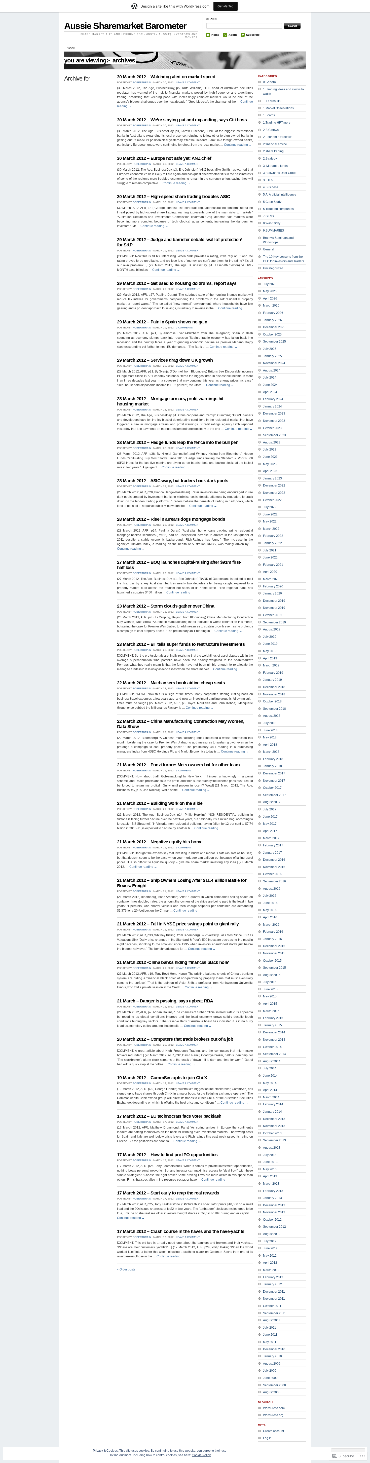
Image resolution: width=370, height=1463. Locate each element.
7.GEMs (268, 216)
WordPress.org (273, 1415)
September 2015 (274, 967)
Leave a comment (188, 82)
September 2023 (274, 435)
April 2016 (270, 917)
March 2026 (271, 305)
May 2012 (270, 1255)
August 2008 (271, 1392)
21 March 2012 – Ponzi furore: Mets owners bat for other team (178, 764)
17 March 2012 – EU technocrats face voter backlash (169, 1116)
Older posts (126, 1269)
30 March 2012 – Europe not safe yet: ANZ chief (164, 158)
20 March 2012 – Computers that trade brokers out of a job (175, 1039)
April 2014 (270, 1090)
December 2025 (274, 327)
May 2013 (270, 1169)
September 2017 (274, 795)
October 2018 (272, 701)
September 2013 (274, 1140)
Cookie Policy (201, 1455)
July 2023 (269, 449)
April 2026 (270, 298)
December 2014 (274, 1032)
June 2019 (270, 644)
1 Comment (183, 770)
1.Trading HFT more (276, 122)
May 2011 (269, 1342)
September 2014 (274, 1054)
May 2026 (270, 291)
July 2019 (269, 637)
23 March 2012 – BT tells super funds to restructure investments (181, 644)
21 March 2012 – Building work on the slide (160, 803)
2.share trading (273, 151)
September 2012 (274, 1226)
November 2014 (274, 1039)
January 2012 (272, 1284)
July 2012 (269, 1241)
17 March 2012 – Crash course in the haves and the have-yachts (180, 1231)
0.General (270, 82)
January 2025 (272, 356)
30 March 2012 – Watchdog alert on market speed (166, 76)
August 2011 (271, 1320)
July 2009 (269, 1370)
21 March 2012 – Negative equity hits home (159, 841)
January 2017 (272, 852)
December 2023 (274, 413)
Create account (273, 1431)
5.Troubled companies (278, 209)
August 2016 (271, 888)
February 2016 (273, 931)
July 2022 (269, 507)
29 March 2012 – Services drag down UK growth (165, 360)
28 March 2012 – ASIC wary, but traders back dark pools (172, 480)
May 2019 (270, 651)
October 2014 (272, 1047)
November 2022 (274, 493)
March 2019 (271, 665)
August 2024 (271, 370)
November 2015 (274, 953)
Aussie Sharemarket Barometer (125, 26)
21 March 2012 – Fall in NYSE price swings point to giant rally (178, 923)
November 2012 (274, 1212)
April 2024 (270, 392)
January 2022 (272, 543)
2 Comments (184, 327)
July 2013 (269, 1155)
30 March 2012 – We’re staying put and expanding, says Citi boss (182, 119)
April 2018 (270, 744)
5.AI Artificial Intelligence (279, 194)
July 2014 (269, 1068)
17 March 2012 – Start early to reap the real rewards (168, 1192)
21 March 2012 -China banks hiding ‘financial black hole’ (173, 962)
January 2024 (272, 406)
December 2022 (274, 485)
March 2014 (271, 1097)
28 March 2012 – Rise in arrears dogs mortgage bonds (171, 519)
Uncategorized (273, 268)
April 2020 (270, 572)
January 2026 (272, 320)
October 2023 (272, 428)
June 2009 (270, 1378)
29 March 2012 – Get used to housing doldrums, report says (176, 283)
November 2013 (274, 1126)
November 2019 (274, 608)
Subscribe (253, 34)
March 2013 (271, 1183)
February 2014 (273, 1104)
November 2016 (274, 867)
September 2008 (274, 1385)
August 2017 (271, 802)
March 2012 (271, 1270)
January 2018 (272, 766)
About (233, 34)
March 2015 (271, 1011)
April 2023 (270, 471)
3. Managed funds (275, 166)
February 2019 (273, 672)
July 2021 (269, 550)
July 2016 (269, 895)
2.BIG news (271, 130)
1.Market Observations (278, 108)
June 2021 (270, 557)
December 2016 (274, 859)
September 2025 (274, 341)
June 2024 (270, 385)
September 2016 (274, 881)
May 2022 (270, 521)
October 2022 (272, 500)
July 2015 (269, 982)
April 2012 (270, 1262)
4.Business (270, 187)
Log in (267, 1438)
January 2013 (272, 1198)
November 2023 (274, 421)
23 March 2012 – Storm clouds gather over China (165, 606)
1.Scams (269, 115)
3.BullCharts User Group (280, 173)
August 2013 (271, 1147)
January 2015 (272, 1025)
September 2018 (274, 708)
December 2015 (274, 946)
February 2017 (273, 845)
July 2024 (269, 377)
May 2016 (270, 910)
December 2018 (274, 687)
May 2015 (270, 996)
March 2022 (271, 529)
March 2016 (271, 924)
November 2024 (274, 363)
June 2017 (270, 816)
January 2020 (272, 593)
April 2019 (270, 658)
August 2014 (271, 1061)
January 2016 (272, 939)
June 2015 (270, 989)
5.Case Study (272, 202)
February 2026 (273, 313)
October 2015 (272, 960)
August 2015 (271, 975)
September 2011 (274, 1313)
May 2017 (270, 824)
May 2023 (270, 464)
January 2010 (272, 1356)
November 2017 (274, 780)
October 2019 (272, 615)
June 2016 (270, 903)
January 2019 (272, 680)
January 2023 (272, 478)
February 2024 (273, 399)
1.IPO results (271, 101)
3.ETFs (268, 180)
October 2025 (272, 334)
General (268, 249)
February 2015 (273, 1018)
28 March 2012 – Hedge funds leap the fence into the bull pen (177, 442)
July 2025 (269, 349)
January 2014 (272, 1111)
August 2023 (271, 442)
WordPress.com (274, 1408)
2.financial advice (275, 144)
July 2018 (269, 723)
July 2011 (269, 1327)
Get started (225, 6)
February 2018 (273, 759)
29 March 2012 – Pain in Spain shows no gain (162, 321)
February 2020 (273, 586)
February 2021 (273, 565)
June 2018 (270, 730)
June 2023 (270, 457)
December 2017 (274, 773)
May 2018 (270, 737)
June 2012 (270, 1248)
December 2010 (274, 1349)
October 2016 (272, 874)
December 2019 (274, 601)
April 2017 (270, 831)
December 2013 (274, 1119)
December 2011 (274, 1291)
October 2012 (272, 1219)
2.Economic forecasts (277, 137)
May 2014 (270, 1083)
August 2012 (271, 1234)
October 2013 (272, 1133)
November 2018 (274, 694)
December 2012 (274, 1205)
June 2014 (270, 1075)
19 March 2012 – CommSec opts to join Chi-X (162, 1077)
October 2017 (272, 788)
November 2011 (274, 1298)
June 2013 (270, 1162)
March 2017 (271, 838)
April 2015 (270, 1003)
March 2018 (271, 752)
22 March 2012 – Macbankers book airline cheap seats (171, 682)
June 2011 (270, 1334)
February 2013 (273, 1191)
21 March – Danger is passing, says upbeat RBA (165, 1000)
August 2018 (271, 716)
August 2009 (271, 1363)
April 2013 (270, 1176)
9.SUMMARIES (273, 230)
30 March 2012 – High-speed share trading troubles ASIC (173, 196)
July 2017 (269, 809)
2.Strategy (270, 158)
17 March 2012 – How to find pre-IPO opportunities (167, 1154)
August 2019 (271, 629)
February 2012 (273, 1277)
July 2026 (269, 284)
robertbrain (142, 82)
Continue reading (238, 144)
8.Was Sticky (271, 223)
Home (215, 34)
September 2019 (274, 622)
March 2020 (271, 579)
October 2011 (272, 1306)
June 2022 (270, 514)
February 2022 (273, 536)
